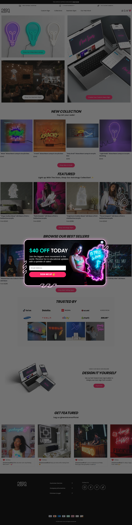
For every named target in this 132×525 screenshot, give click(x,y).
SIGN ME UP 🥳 (47, 274)
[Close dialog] (102, 242)
